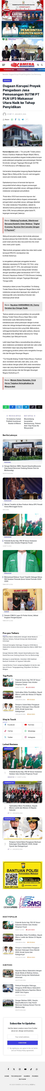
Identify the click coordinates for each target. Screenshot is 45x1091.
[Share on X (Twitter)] (19, 119)
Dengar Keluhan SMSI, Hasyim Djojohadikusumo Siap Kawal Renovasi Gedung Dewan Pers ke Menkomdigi (22, 468)
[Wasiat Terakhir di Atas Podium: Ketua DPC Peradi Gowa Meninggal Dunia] (22, 489)
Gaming (27, 1076)
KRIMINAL (7, 80)
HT (11, 114)
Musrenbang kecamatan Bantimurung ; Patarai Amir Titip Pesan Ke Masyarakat (32, 423)
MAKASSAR (9, 748)
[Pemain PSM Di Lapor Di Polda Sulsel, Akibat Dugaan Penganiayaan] (22, 599)
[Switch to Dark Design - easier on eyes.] (41, 65)
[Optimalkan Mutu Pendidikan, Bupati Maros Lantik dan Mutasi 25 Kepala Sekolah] (8, 695)
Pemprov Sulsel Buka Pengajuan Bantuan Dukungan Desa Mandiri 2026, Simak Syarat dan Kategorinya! (25, 844)
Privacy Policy (21, 1050)
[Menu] (3, 64)
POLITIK (31, 70)
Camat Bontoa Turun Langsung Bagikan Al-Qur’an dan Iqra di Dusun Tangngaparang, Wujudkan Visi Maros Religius (21, 667)
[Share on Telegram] (22, 119)
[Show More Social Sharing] (27, 119)
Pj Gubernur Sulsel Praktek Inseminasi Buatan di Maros (13, 421)
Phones (35, 1076)
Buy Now (22, 1079)
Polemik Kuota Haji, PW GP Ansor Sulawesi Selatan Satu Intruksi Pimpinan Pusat (27, 682)
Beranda (5, 74)
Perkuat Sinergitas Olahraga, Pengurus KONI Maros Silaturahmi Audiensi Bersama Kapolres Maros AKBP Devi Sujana (22, 647)
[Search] (38, 64)
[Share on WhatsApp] (12, 119)
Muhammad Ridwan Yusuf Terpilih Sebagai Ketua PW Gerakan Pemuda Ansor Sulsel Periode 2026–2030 (23, 579)
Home (7, 1076)
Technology (16, 1076)
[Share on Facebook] (15, 119)
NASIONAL (21, 70)
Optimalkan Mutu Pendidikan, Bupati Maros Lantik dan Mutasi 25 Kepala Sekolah (28, 694)
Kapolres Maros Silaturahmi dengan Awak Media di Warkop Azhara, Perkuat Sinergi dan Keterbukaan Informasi (20, 639)
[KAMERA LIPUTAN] (22, 64)
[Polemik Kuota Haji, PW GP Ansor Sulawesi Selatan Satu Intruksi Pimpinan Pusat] (22, 525)
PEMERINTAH (9, 70)
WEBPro (32, 1084)
